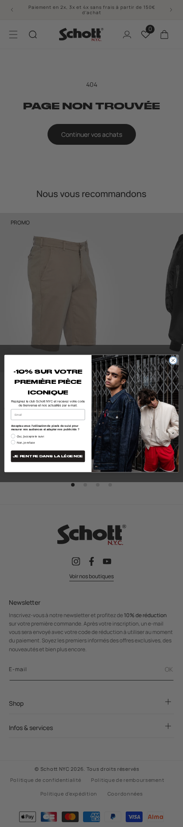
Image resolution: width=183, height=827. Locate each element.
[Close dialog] (173, 360)
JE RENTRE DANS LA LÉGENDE (48, 456)
